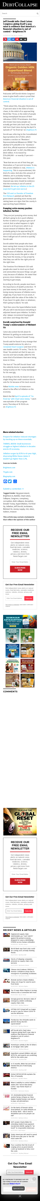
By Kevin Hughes (23, 986)
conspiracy (23, 498)
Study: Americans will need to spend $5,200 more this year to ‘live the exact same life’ (24, 1136)
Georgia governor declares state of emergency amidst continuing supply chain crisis (23, 1001)
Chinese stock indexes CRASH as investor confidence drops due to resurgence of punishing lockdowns (23, 971)
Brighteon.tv (8, 496)
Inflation (9, 506)
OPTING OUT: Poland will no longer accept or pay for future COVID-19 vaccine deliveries (23, 1011)
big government (22, 493)
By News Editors (23, 1118)
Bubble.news (13, 387)
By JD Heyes (22, 1103)
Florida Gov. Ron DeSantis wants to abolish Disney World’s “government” (23, 1022)
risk (27, 509)
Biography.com (9, 476)
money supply (19, 509)
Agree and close (18, 1188)
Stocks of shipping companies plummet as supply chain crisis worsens (22, 961)
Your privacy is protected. (12, 604)
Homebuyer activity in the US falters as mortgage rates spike (24, 1046)
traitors (6, 512)
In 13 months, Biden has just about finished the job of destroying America (23, 1066)
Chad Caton (25, 496)
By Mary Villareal (23, 1005)
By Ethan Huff (22, 955)
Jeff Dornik (18, 506)
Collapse (6, 498)
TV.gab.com (7, 472)
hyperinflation (21, 504)
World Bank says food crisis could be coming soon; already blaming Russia (23, 951)
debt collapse (18, 501)
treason (13, 512)
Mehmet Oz (7, 509)
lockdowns (28, 506)
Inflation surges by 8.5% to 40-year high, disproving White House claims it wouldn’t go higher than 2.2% (19, 456)
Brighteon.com (9, 468)
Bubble (17, 496)
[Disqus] (20, 722)
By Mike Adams (23, 944)
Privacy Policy (14, 1184)
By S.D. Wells (22, 995)
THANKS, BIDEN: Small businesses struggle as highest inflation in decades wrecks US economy (19, 446)
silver (32, 509)
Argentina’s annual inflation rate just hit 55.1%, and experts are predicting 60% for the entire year (24, 1055)
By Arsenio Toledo (24, 965)
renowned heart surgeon (13, 347)
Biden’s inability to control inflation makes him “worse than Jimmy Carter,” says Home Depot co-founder (23, 1086)
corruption (7, 501)
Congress (15, 498)
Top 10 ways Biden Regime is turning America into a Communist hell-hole (24, 991)
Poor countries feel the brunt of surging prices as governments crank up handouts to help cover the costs (22, 1148)
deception (29, 501)
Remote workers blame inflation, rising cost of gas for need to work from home (23, 982)
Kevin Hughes (18, 35)
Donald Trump (9, 504)
